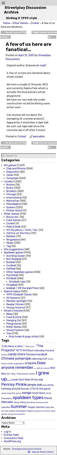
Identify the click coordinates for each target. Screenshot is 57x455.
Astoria (4, 355)
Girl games (10, 165)
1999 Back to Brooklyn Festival (38, 350)
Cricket (35, 23)
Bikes (9, 313)
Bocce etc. (12, 216)
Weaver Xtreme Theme (43, 452)
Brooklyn (11, 191)
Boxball (10, 262)
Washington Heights (24, 411)
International (14, 197)
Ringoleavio (13, 239)
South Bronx (38, 393)
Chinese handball (36, 354)
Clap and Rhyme (16, 168)
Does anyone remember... (23, 365)
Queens (10, 207)
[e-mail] (41, 65)
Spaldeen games (13, 252)
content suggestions (15, 363)
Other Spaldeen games (19, 271)
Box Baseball (14, 258)
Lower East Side (20, 379)
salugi (3, 393)
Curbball (11, 265)
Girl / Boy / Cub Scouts (17, 374)
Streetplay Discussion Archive (26, 449)
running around (10, 388)
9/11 (19, 350)
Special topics (12, 291)
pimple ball (34, 385)
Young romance (15, 307)
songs (27, 393)
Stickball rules (17, 281)
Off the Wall (36, 379)
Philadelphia (13, 203)
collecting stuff (39, 359)
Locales (8, 181)
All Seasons (13, 297)
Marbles (10, 236)
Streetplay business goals (37, 402)
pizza (44, 385)
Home (6, 23)
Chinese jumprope (16, 358)
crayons (30, 363)
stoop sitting (19, 402)
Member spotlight (16, 300)
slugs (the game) (14, 393)
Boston (10, 184)
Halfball (11, 268)
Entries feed (11, 434)
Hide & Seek (13, 226)
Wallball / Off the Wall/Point (22, 288)
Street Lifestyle (13, 310)
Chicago (11, 194)
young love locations (16, 414)
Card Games (13, 220)
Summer (19, 406)
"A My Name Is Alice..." (13, 346)
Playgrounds (13, 323)
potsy (51, 385)
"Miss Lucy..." (30, 346)
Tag (8, 246)
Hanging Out (14, 320)
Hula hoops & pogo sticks (23, 336)
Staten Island (14, 210)
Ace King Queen (15, 255)
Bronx (9, 187)
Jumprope (12, 178)
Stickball (11, 278)
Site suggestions (14, 249)
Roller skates (13, 326)
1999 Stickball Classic (19, 294)
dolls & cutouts (43, 368)
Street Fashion (15, 330)
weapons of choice (42, 411)
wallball (12, 411)
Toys (9, 333)
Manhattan (12, 200)
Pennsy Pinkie (14, 384)
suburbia (5, 407)
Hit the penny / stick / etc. (22, 229)
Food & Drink (13, 317)
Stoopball (11, 284)
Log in (7, 431)
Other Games (20, 23)
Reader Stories (15, 304)
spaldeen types (28, 397)
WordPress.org (12, 441)
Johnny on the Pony (18, 233)
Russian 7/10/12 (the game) (35, 388)
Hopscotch (12, 171)
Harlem (32, 374)
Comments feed (13, 438)
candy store (16, 354)
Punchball (12, 275)
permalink (39, 136)
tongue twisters (36, 407)
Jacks (9, 174)
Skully (9, 242)
